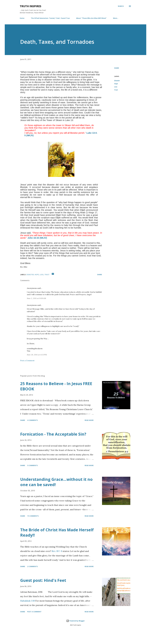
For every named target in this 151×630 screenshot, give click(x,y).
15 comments (33, 516)
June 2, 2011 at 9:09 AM (36, 298)
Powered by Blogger (77, 621)
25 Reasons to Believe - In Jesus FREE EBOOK (56, 386)
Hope (116, 84)
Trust (116, 90)
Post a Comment (27, 360)
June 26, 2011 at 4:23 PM (37, 355)
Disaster (117, 81)
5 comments (32, 465)
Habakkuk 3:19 (27, 600)
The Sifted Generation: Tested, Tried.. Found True (50, 18)
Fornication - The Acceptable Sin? (53, 434)
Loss (115, 87)
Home (22, 18)
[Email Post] (53, 274)
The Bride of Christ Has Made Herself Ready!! (57, 532)
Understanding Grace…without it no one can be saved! (56, 482)
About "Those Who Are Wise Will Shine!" (91, 18)
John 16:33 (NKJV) (37, 238)
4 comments (32, 420)
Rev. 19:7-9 (57, 551)
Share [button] (116, 68)
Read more (89, 420)
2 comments (32, 566)
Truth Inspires (30, 6)
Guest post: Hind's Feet (43, 580)
